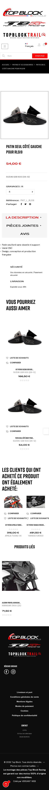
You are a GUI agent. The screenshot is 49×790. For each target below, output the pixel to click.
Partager (21, 204)
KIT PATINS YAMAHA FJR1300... (36, 525)
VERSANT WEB (29, 781)
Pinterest (30, 204)
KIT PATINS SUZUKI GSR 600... (24, 369)
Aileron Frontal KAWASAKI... (11, 602)
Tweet (25, 204)
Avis (24, 234)
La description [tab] (22, 217)
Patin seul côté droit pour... (24, 438)
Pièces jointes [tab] (22, 225)
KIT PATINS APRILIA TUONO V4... (13, 525)
